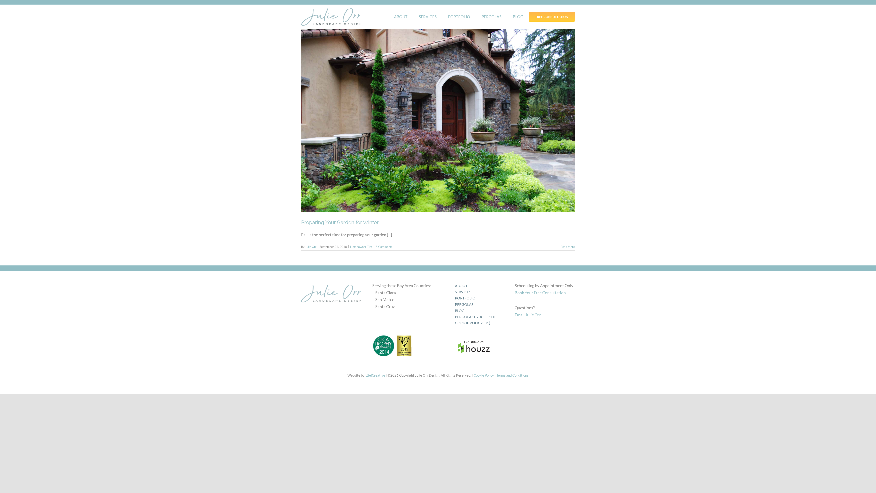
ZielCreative (375, 375)
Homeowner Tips (361, 247)
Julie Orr (310, 247)
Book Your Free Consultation (540, 292)
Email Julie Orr (528, 314)
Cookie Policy (484, 375)
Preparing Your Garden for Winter (340, 222)
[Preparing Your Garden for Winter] (438, 120)
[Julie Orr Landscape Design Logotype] (331, 283)
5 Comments (384, 247)
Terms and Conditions (512, 375)
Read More (568, 247)
